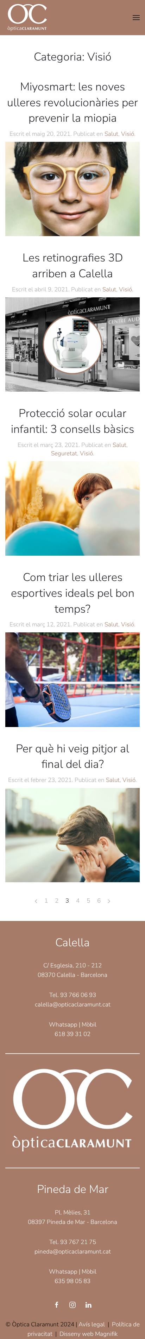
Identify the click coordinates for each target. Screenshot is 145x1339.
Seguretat (64, 453)
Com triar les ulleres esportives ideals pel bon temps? (72, 593)
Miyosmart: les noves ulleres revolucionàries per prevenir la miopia (72, 102)
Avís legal (91, 1324)
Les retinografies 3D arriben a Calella (73, 265)
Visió (127, 134)
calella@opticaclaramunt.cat (73, 1004)
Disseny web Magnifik (88, 1334)
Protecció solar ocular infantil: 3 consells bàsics (72, 421)
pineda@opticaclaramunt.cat (72, 1252)
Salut (111, 134)
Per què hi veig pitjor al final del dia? (72, 756)
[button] (136, 17)
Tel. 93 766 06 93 (72, 995)
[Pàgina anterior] (36, 901)
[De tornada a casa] (27, 17)
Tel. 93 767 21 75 (72, 1242)
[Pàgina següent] (109, 901)
